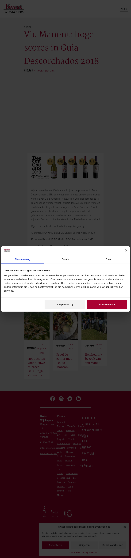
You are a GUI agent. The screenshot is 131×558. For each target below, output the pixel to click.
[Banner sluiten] (126, 250)
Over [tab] (108, 259)
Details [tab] (65, 259)
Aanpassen (63, 304)
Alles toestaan (107, 304)
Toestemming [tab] (22, 259)
